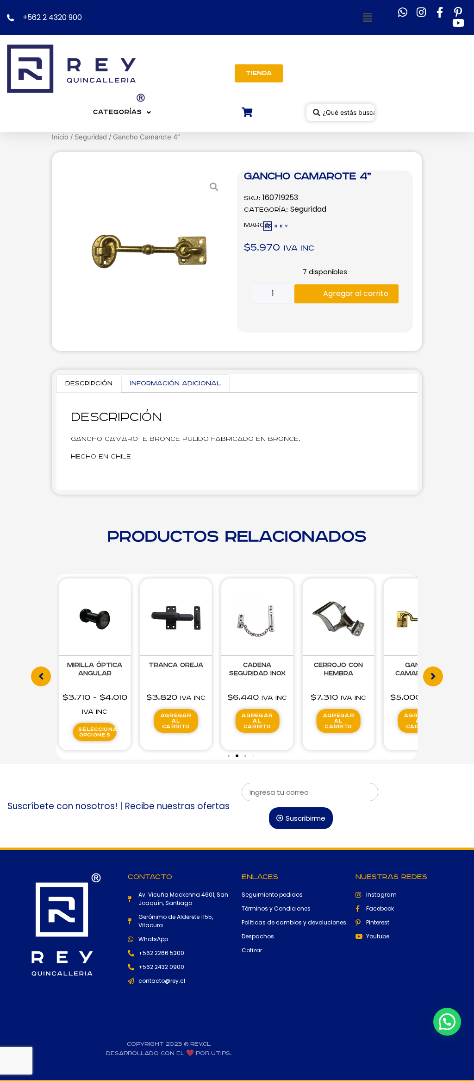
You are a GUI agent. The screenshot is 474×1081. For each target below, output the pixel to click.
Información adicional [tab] (175, 383)
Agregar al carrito (355, 293)
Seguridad (91, 137)
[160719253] (149, 251)
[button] (367, 17)
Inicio (60, 137)
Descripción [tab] (88, 383)
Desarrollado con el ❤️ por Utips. (168, 1053)
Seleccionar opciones (97, 732)
